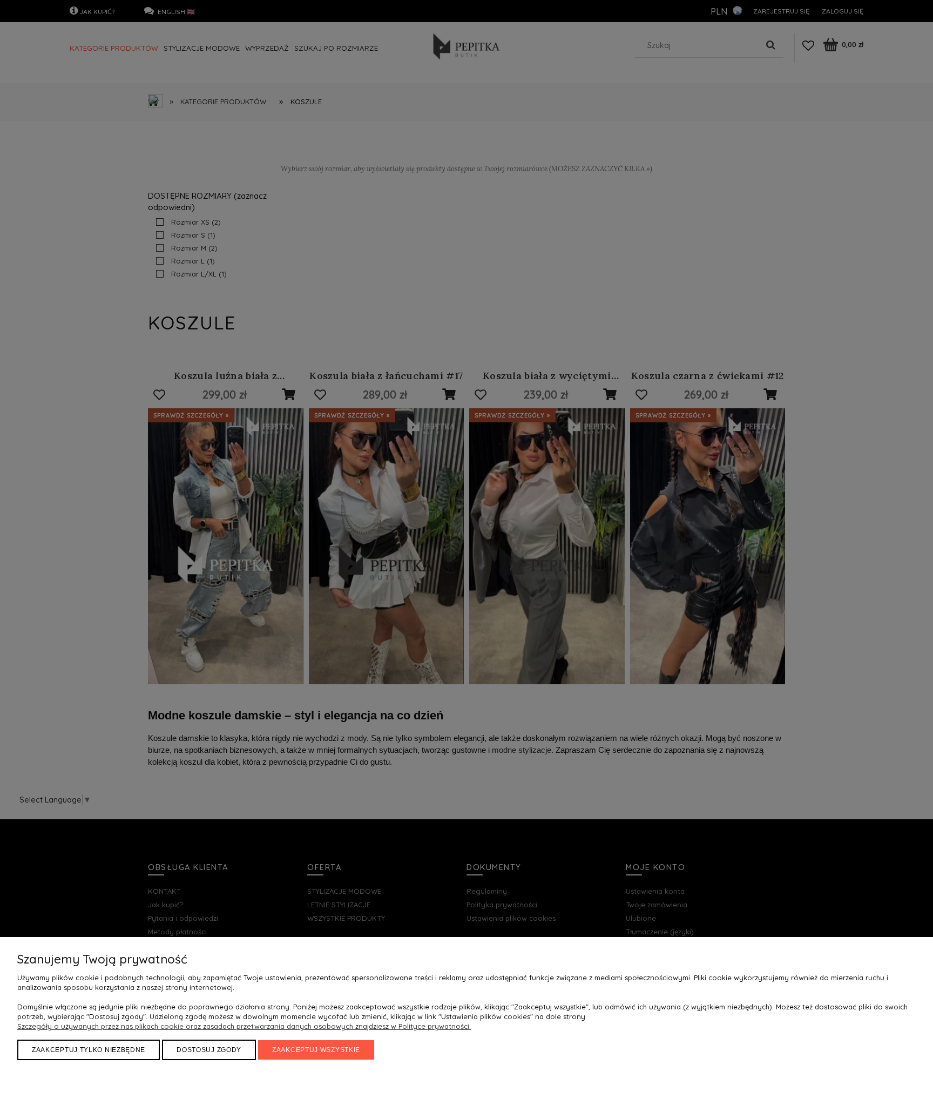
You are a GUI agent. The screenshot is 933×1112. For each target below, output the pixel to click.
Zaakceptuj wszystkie (316, 1050)
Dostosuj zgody (209, 1050)
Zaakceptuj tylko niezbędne (88, 1050)
